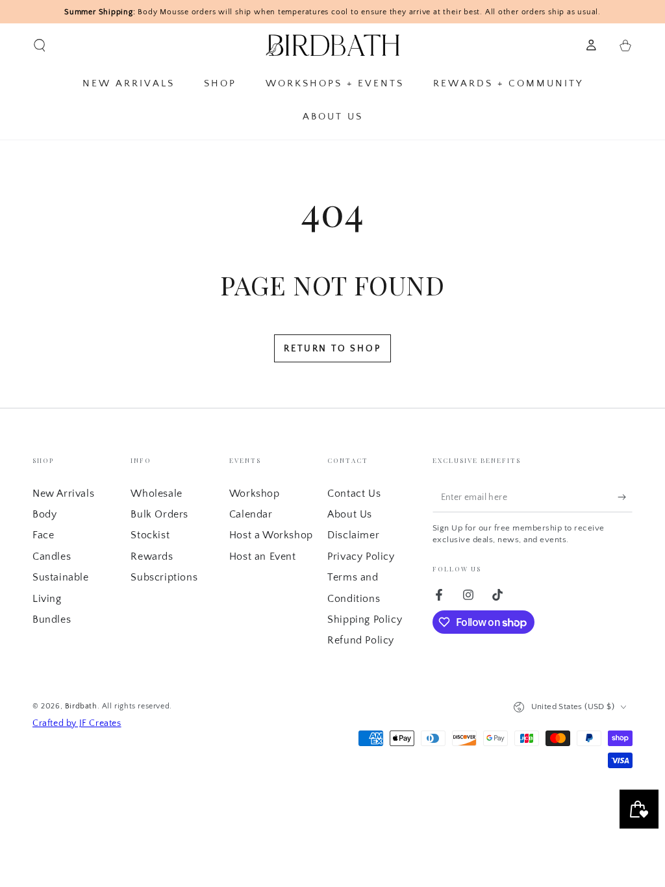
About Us (349, 514)
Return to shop (332, 349)
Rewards (152, 556)
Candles (51, 556)
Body (44, 514)
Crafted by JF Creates (76, 723)
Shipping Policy (364, 619)
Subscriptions (164, 577)
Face (43, 535)
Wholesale (156, 493)
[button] (39, 45)
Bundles (51, 619)
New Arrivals (63, 493)
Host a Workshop (271, 535)
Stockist (150, 535)
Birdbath (81, 706)
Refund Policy (360, 640)
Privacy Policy (360, 556)
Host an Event (262, 556)
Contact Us (354, 493)
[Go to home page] (332, 45)
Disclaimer (353, 535)
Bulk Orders (159, 514)
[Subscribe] (625, 497)
